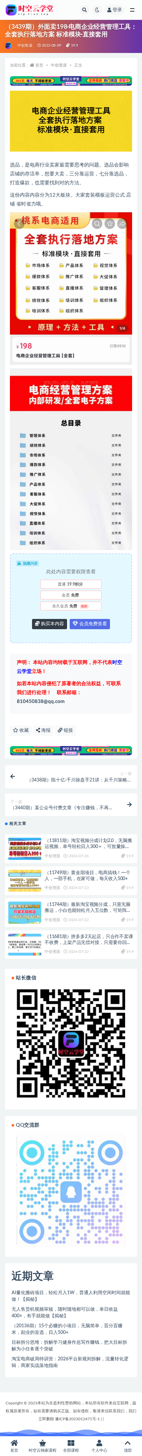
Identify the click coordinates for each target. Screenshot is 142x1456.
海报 (45, 730)
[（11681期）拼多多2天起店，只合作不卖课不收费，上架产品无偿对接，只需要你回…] (24, 945)
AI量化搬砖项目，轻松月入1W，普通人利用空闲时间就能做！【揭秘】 (71, 1296)
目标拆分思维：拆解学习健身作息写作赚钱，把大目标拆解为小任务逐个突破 (69, 1345)
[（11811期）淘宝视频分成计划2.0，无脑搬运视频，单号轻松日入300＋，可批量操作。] (24, 849)
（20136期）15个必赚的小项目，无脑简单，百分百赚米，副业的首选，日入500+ (67, 1329)
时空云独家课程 (42, 1450)
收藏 (23, 730)
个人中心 (99, 1450)
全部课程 (71, 1450)
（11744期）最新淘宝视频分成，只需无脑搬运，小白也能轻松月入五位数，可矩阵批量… (88, 910)
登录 (117, 10)
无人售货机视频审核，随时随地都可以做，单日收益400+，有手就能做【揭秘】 (65, 1312)
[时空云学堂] (9, 45)
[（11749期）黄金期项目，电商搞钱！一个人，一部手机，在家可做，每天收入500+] (24, 881)
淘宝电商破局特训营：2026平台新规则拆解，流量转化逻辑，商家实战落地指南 (70, 1362)
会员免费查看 (92, 624)
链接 (67, 730)
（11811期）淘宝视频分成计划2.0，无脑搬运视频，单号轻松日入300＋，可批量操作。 (88, 846)
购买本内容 (52, 624)
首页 (39, 65)
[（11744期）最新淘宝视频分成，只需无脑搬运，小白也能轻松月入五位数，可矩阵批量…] (24, 913)
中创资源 (25, 45)
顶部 (128, 1450)
